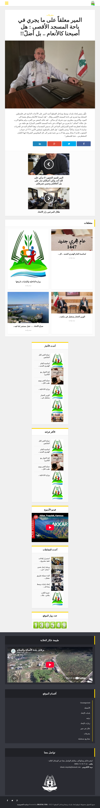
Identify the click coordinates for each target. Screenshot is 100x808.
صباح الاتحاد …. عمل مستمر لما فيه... (28, 326)
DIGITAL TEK (42, 804)
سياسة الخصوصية (23, 804)
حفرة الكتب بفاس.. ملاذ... (45, 594)
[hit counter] (50, 625)
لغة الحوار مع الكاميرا (45, 373)
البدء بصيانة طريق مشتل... (43, 577)
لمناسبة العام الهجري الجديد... (44, 365)
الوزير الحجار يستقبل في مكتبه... (72, 317)
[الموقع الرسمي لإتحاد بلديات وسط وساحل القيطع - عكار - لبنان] (93, 3)
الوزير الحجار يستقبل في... (45, 396)
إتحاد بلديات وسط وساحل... (43, 585)
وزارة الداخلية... (44, 389)
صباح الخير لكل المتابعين (44, 356)
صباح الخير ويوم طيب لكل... (44, 382)
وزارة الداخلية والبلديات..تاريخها (28, 282)
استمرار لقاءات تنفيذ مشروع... (44, 560)
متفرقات (50, 15)
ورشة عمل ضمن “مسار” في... (43, 568)
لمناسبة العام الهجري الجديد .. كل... (72, 254)
